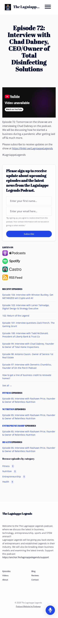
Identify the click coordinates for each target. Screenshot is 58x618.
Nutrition (8, 409)
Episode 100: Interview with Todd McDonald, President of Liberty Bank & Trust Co (25, 335)
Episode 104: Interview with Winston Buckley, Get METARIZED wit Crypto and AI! (27, 296)
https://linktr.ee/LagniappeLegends (32, 148)
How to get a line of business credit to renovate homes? (26, 377)
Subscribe (29, 233)
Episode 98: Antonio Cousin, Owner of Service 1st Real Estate (27, 356)
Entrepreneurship (13, 425)
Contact (35, 579)
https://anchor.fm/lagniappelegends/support (25, 557)
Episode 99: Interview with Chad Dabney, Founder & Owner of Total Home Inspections (28, 345)
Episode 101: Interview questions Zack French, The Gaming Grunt (28, 324)
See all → (7, 385)
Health (6, 442)
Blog (33, 571)
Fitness (6, 392)
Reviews (35, 575)
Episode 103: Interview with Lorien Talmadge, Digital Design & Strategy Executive (25, 307)
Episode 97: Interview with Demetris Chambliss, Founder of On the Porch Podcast (27, 366)
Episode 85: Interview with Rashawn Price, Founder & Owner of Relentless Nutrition (28, 400)
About (5, 579)
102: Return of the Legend (15, 315)
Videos (5, 575)
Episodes (6, 571)
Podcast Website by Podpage (28, 606)
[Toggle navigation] (47, 7)
